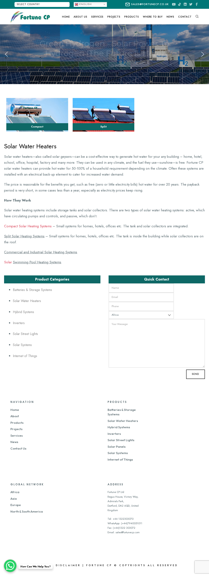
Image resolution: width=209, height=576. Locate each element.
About (14, 416)
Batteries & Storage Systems (32, 289)
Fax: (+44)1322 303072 (121, 528)
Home (14, 410)
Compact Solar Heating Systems (28, 226)
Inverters (19, 323)
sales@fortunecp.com (128, 532)
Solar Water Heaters (27, 301)
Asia (13, 498)
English (85, 4)
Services (16, 435)
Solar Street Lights (25, 333)
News (14, 442)
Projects (16, 429)
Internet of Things (25, 356)
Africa (14, 492)
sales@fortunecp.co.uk (150, 4)
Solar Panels (117, 447)
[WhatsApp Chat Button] (10, 566)
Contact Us (18, 448)
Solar (8, 262)
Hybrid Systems (23, 312)
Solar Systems (22, 345)
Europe (15, 505)
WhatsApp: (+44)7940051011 (125, 523)
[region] (104, 54)
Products (16, 423)
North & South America (26, 511)
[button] (6, 54)
